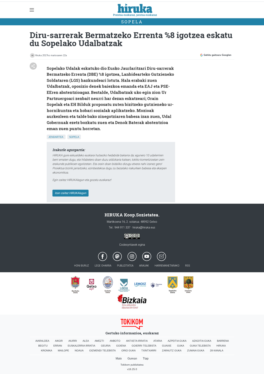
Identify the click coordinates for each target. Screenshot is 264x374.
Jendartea (55, 136)
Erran (57, 345)
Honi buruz (81, 265)
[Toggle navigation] (32, 10)
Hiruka (221, 345)
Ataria (157, 340)
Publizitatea (125, 265)
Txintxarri (148, 350)
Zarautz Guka (171, 350)
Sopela (132, 22)
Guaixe (166, 345)
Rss (187, 265)
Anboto (115, 340)
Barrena (223, 340)
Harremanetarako (167, 265)
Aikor (59, 340)
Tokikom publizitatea (132, 364)
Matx (119, 358)
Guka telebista (200, 345)
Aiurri (72, 340)
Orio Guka (128, 350)
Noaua (79, 350)
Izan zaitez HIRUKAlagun (70, 193)
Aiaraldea (42, 340)
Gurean (132, 358)
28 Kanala (216, 350)
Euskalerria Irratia (81, 345)
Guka (180, 345)
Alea (86, 340)
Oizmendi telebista (102, 350)
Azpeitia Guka (177, 340)
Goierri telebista (144, 345)
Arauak (144, 265)
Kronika (46, 350)
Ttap (146, 358)
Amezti (99, 340)
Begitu (43, 345)
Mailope (63, 350)
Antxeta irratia (137, 340)
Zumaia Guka (195, 350)
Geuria (105, 345)
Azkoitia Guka (201, 340)
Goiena (121, 345)
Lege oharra (103, 265)
